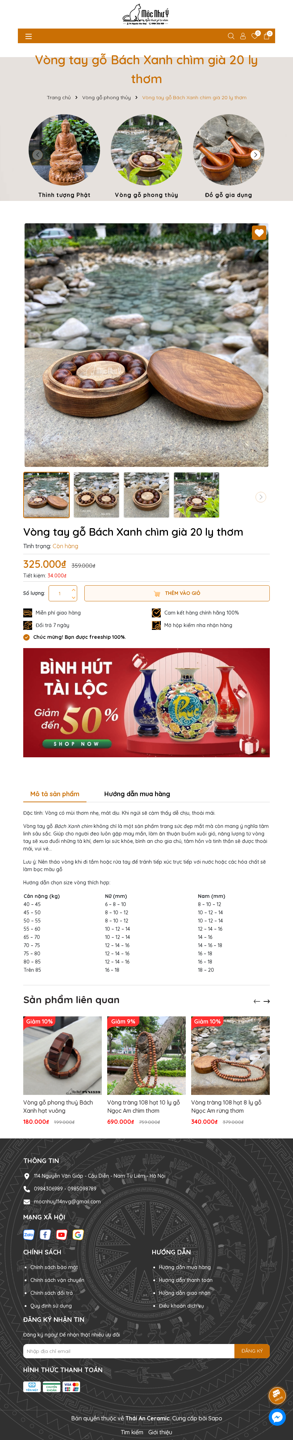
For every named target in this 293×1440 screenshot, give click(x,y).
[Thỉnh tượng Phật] (64, 157)
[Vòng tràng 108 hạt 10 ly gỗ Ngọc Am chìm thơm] (146, 1055)
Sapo (215, 1418)
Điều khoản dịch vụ (181, 1306)
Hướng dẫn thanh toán (186, 1280)
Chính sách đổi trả (51, 1293)
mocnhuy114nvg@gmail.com (67, 1201)
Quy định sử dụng (51, 1306)
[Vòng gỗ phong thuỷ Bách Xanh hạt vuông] (62, 1055)
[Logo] (146, 14)
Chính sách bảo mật (54, 1267)
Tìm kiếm (132, 1432)
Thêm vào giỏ (182, 593)
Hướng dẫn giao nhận (184, 1293)
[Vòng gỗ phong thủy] (146, 157)
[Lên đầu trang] (277, 1376)
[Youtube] (62, 1234)
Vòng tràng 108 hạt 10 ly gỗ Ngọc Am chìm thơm (143, 1106)
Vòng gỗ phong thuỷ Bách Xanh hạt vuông (58, 1106)
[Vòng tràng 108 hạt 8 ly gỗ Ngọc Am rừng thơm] (230, 1055)
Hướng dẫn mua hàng (185, 1267)
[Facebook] (45, 1234)
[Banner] (146, 702)
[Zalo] (29, 1234)
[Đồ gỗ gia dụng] (228, 157)
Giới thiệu (160, 1432)
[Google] (78, 1234)
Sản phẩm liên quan (71, 999)
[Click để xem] (146, 345)
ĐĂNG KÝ (252, 1351)
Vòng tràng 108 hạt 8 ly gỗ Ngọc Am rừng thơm (226, 1106)
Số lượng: (34, 593)
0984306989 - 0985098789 (65, 1189)
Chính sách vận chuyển (57, 1280)
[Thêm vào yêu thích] (259, 233)
